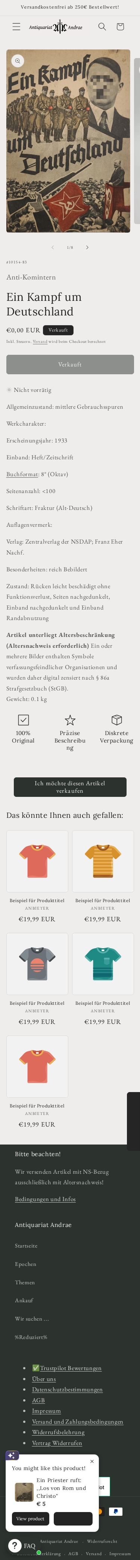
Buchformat (22, 474)
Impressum (46, 1410)
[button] (16, 27)
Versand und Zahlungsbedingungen (78, 1421)
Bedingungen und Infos (45, 1199)
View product (30, 1518)
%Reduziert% (31, 1337)
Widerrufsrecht (102, 1541)
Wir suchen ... (32, 1318)
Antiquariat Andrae (59, 1542)
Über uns (44, 1379)
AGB (38, 1400)
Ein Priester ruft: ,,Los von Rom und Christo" (61, 1488)
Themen (25, 1282)
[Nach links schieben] (52, 247)
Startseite (26, 1245)
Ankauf (24, 1300)
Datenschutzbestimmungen (67, 1389)
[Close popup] (92, 1461)
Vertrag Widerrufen (57, 1443)
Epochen (26, 1264)
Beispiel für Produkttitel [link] (37, 900)
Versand (40, 341)
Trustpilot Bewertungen (71, 1368)
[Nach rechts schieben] (87, 247)
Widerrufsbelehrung (58, 1432)
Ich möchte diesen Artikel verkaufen (70, 787)
